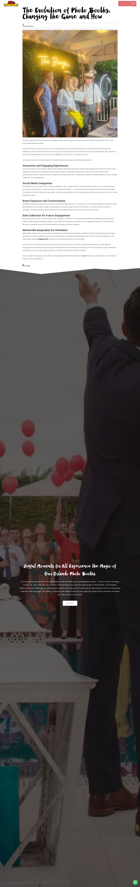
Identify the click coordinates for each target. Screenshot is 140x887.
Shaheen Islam (28, 26)
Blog (28, 266)
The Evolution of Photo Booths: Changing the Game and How (66, 14)
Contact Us (85, 256)
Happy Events (43, 239)
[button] (133, 3)
